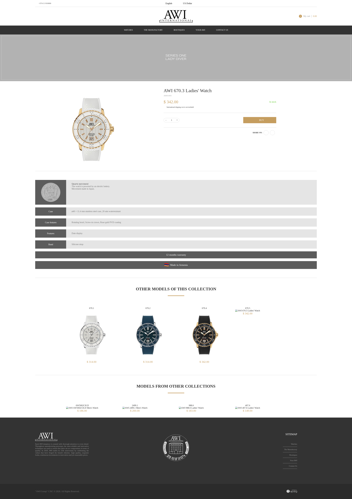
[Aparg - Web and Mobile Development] (292, 491)
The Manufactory (290, 449)
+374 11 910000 (45, 3)
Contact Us (293, 466)
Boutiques (293, 455)
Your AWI (293, 460)
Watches (294, 444)
